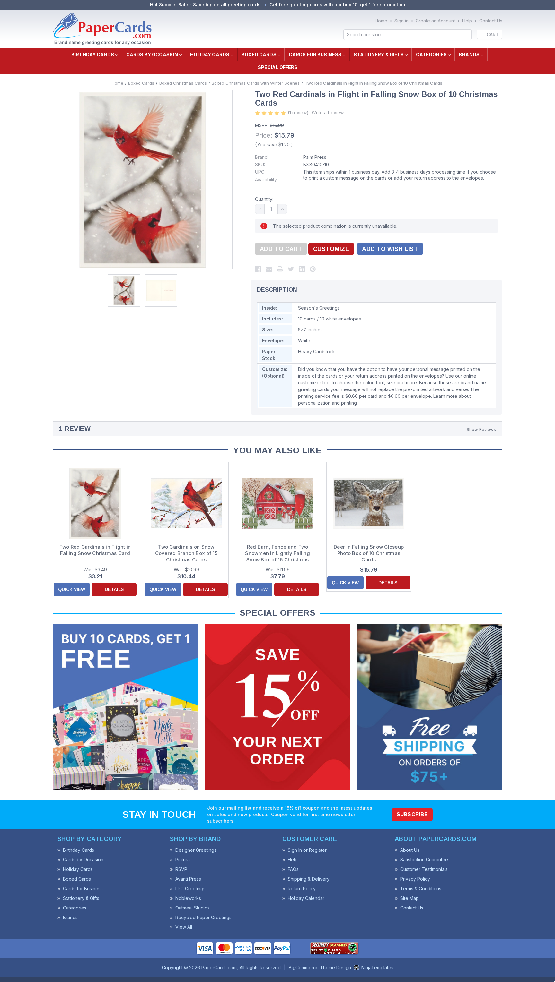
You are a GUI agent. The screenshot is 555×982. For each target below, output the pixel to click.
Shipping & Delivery (309, 879)
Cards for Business (315, 54)
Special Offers (278, 67)
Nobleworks (188, 898)
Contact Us (490, 20)
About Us (409, 850)
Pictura (182, 859)
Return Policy (302, 888)
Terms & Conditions (420, 888)
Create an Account (435, 20)
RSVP (181, 869)
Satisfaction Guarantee (424, 859)
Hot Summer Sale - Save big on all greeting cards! (206, 4)
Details (114, 589)
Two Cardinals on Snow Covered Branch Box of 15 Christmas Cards (186, 553)
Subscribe (412, 814)
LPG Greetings (190, 888)
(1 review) (298, 112)
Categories (431, 54)
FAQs (293, 869)
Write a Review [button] (328, 112)
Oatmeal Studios (192, 907)
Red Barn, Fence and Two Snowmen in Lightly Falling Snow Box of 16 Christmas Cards (277, 553)
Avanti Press (188, 879)
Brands (469, 54)
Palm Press (314, 157)
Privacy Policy (415, 879)
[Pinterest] (313, 269)
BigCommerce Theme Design (320, 967)
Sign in (401, 20)
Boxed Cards (259, 54)
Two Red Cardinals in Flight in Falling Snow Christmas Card (95, 550)
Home (381, 20)
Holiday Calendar (306, 898)
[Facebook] (258, 269)
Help (467, 20)
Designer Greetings (195, 850)
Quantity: (264, 199)
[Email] (269, 269)
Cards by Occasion (152, 54)
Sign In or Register (307, 850)
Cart (493, 34)
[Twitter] (291, 269)
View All (183, 927)
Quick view (71, 589)
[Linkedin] (302, 269)
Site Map (409, 898)
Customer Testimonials (424, 869)
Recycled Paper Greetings (203, 917)
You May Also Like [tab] (277, 450)
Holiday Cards (209, 54)
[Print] (280, 269)
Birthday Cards (92, 54)
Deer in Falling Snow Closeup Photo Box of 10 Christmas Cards (369, 553)
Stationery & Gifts (379, 54)
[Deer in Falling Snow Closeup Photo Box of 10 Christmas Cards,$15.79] (368, 503)
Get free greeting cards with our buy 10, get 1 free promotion (337, 4)
